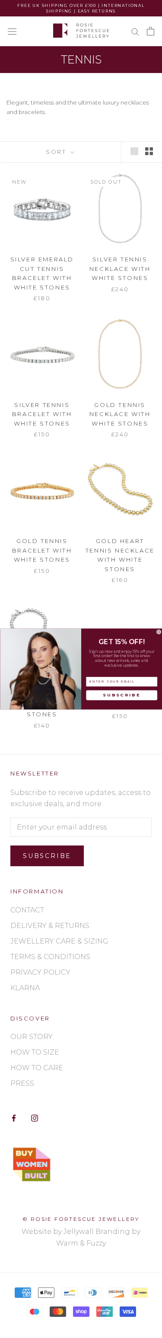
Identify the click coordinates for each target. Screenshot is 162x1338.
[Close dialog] (159, 632)
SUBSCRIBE (121, 695)
